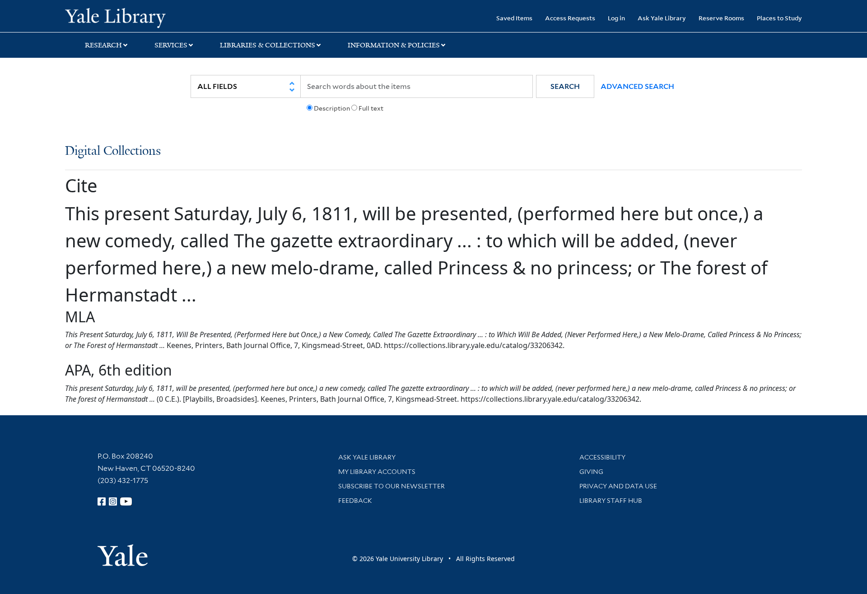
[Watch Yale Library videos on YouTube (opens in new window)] (126, 501)
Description (332, 108)
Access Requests (570, 18)
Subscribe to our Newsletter (391, 486)
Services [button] (170, 45)
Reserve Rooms (721, 18)
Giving (591, 471)
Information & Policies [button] (394, 45)
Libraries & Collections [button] (267, 45)
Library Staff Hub (610, 500)
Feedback (355, 500)
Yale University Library (120, 17)
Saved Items (514, 18)
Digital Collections (113, 151)
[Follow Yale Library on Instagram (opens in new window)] (113, 501)
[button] (565, 86)
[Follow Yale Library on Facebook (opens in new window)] (102, 501)
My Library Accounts (376, 471)
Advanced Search (637, 86)
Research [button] (103, 45)
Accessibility (602, 457)
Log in (616, 18)
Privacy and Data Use (618, 486)
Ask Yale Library (662, 18)
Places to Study (779, 18)
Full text (371, 108)
